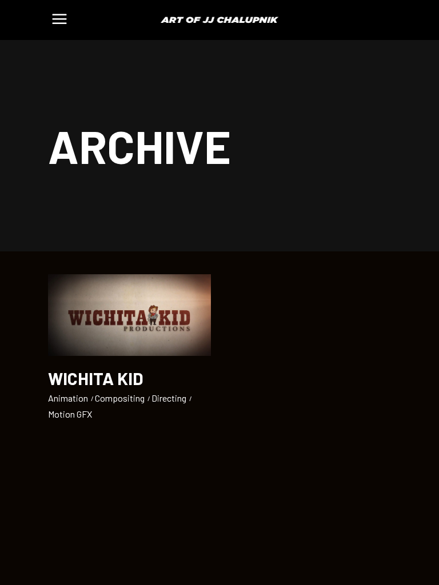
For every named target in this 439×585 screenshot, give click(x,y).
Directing (168, 397)
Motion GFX (70, 413)
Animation (68, 397)
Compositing (120, 397)
